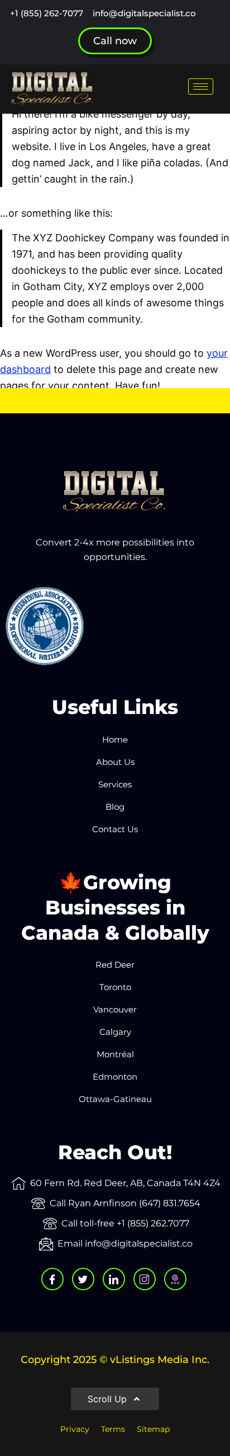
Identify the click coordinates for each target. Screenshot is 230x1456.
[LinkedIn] (114, 1279)
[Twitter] (83, 1279)
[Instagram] (144, 1279)
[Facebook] (52, 1279)
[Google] (175, 1279)
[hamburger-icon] (200, 86)
